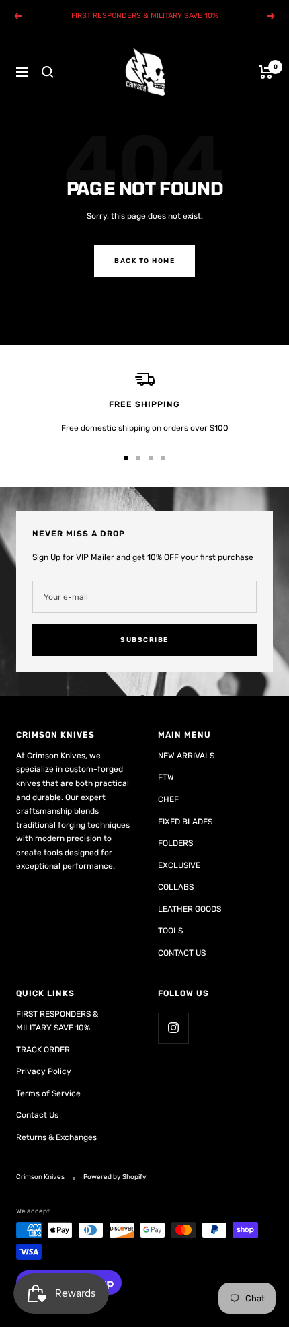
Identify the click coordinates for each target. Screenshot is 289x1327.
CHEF (168, 799)
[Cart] (266, 72)
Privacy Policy (43, 1071)
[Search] (48, 72)
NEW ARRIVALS (186, 755)
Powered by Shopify (115, 1177)
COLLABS (176, 887)
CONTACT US (182, 953)
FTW (166, 777)
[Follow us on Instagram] (173, 1028)
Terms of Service (48, 1093)
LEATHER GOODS (189, 909)
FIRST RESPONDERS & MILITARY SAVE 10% (57, 1021)
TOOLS (170, 930)
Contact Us (37, 1115)
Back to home (144, 261)
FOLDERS (175, 843)
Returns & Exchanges (56, 1137)
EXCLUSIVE (179, 865)
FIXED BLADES (185, 821)
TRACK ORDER (43, 1049)
